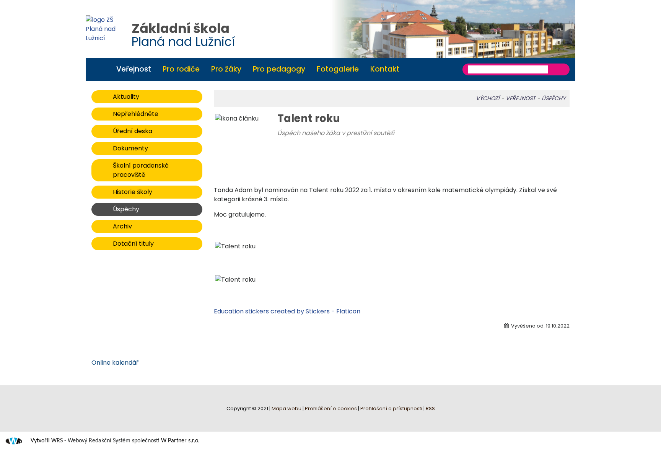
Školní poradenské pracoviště (141, 170)
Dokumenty (130, 148)
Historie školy (132, 192)
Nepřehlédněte (135, 113)
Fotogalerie (338, 69)
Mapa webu (286, 408)
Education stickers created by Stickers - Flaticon (287, 311)
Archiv (122, 226)
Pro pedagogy (279, 69)
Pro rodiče (181, 69)
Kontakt (384, 69)
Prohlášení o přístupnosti (391, 408)
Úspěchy (126, 209)
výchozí (488, 98)
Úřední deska (132, 131)
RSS (430, 408)
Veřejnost (133, 69)
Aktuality (126, 96)
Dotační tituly (133, 243)
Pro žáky (226, 69)
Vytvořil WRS (47, 441)
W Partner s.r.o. (180, 441)
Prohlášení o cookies (331, 408)
